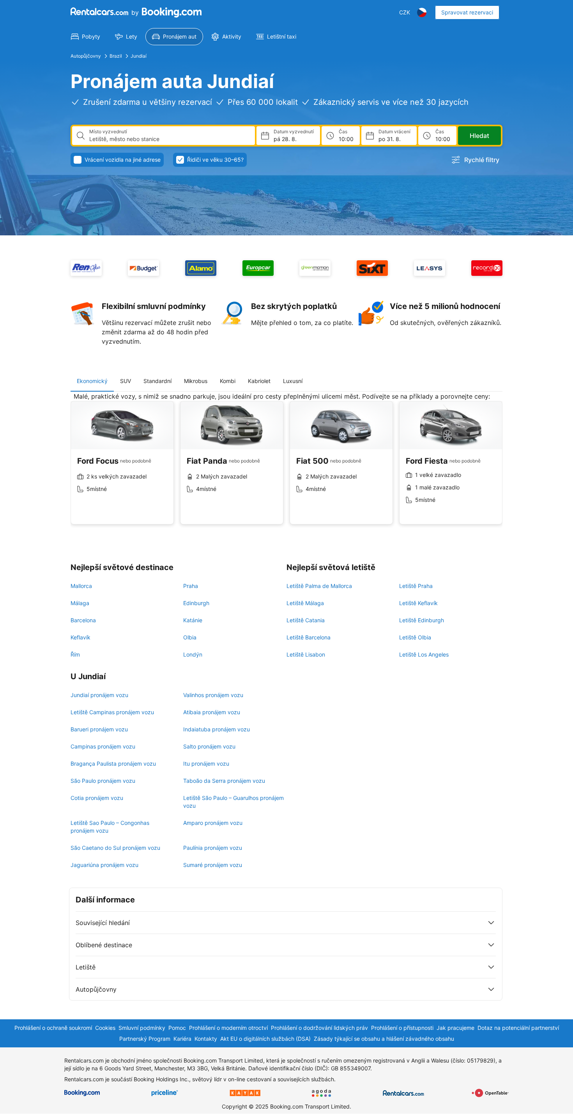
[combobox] (169, 139)
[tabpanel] (286, 464)
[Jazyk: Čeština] (422, 12)
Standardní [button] (157, 381)
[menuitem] (85, 36)
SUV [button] (125, 381)
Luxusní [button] (292, 381)
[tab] (92, 381)
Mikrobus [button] (195, 381)
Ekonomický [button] (92, 381)
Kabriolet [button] (259, 381)
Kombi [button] (227, 381)
